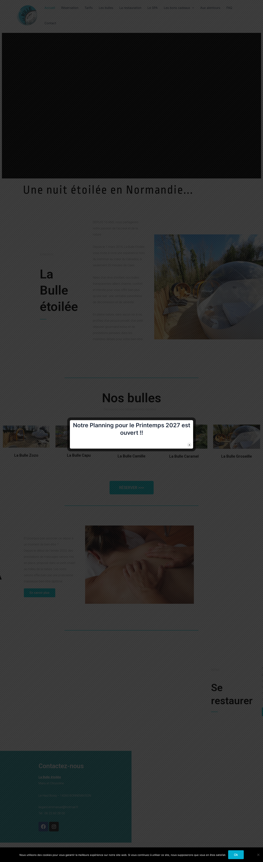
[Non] (258, 855)
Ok (236, 855)
